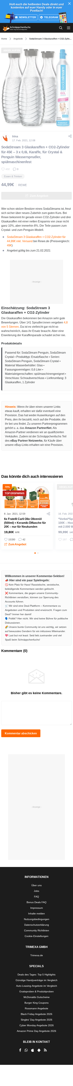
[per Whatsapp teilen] (26, 1050)
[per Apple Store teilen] (32, 1050)
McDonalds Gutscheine (37, 997)
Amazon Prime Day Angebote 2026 (36, 1031)
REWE (22, 185)
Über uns (36, 885)
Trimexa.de (36, 955)
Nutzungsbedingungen (36, 919)
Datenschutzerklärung (36, 924)
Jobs (36, 891)
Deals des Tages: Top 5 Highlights (36, 974)
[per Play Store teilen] (39, 1050)
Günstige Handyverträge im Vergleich (36, 980)
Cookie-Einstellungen (36, 936)
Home (4, 39)
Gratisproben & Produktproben (36, 991)
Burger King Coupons (36, 1002)
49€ (9, 245)
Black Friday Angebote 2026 (36, 1014)
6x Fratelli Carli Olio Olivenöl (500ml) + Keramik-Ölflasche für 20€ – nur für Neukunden (25, 522)
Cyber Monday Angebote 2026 (36, 1025)
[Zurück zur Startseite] (16, 28)
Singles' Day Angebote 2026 (36, 1019)
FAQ (36, 896)
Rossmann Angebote (36, 1008)
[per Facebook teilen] (20, 1050)
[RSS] (45, 1050)
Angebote (18, 39)
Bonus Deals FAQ (36, 902)
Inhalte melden (36, 913)
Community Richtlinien (36, 930)
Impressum (36, 907)
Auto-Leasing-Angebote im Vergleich (36, 985)
